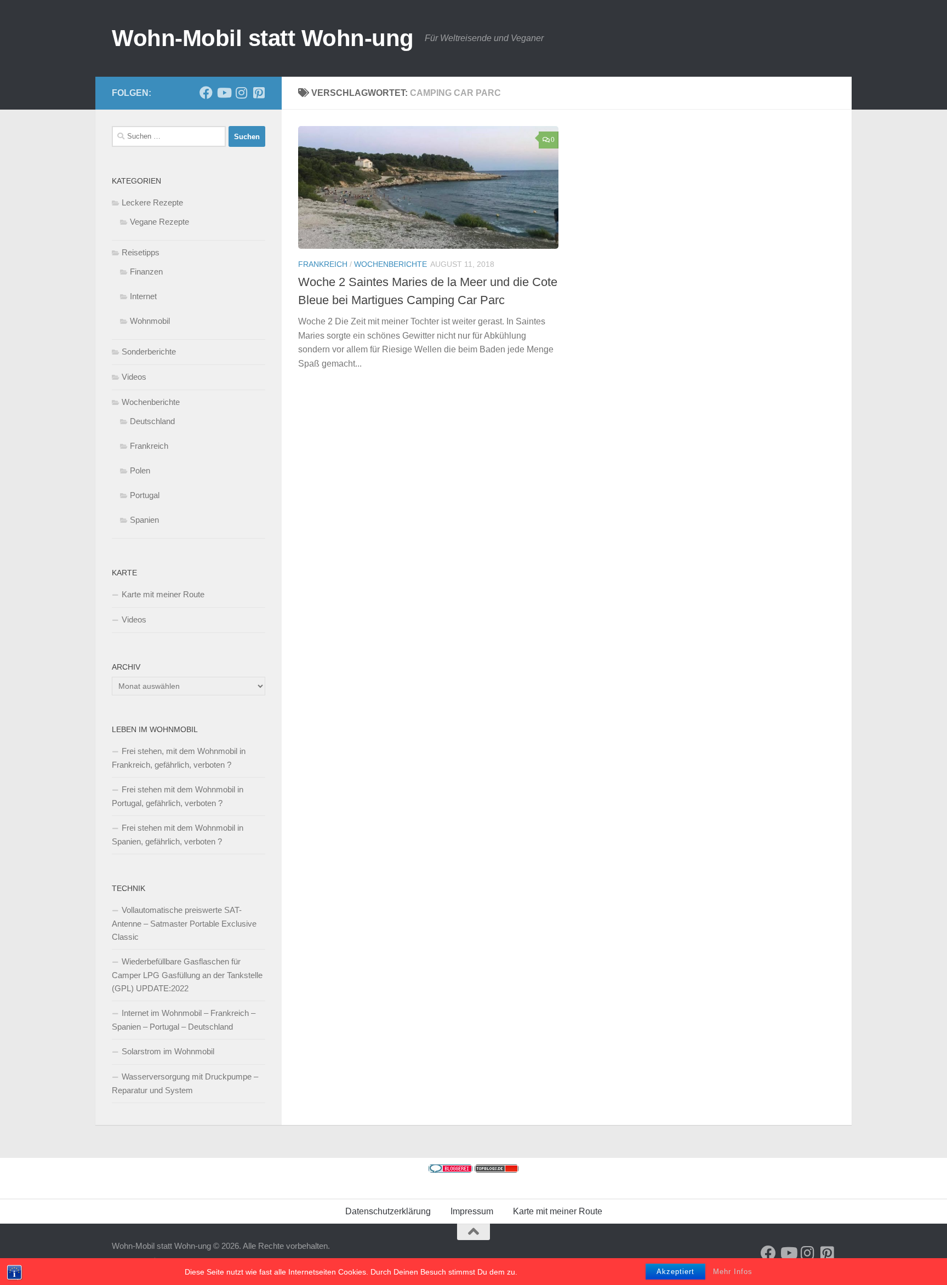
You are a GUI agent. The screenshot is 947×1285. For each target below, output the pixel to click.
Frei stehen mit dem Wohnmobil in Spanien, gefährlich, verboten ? (177, 834)
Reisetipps (140, 252)
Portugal (144, 495)
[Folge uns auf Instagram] (241, 92)
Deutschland (152, 421)
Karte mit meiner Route (163, 594)
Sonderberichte (149, 351)
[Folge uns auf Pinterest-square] (258, 92)
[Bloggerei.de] (450, 1169)
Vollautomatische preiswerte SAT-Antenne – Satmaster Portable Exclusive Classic (184, 923)
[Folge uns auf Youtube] (223, 92)
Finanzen (146, 271)
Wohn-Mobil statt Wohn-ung (263, 38)
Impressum (471, 1211)
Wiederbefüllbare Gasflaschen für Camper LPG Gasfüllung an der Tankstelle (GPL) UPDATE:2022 (187, 975)
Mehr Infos (732, 1271)
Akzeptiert (675, 1271)
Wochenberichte (390, 264)
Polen (140, 470)
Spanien (144, 519)
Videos (134, 376)
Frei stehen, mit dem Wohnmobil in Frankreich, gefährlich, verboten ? (179, 757)
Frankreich (322, 264)
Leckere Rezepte (152, 202)
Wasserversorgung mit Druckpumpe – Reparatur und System (185, 1083)
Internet (143, 296)
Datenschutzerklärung (388, 1211)
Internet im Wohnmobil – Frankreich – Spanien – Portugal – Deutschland (183, 1019)
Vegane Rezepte (159, 221)
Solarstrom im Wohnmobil (168, 1051)
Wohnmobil (150, 320)
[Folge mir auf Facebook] (206, 92)
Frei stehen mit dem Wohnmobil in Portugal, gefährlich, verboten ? (177, 796)
